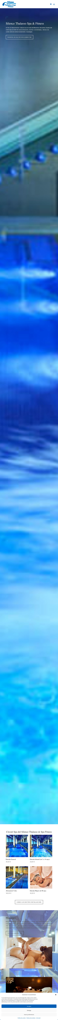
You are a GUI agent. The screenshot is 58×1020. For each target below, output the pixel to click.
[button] (55, 994)
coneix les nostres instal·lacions (29, 902)
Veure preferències (29, 1014)
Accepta (29, 1006)
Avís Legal (38, 1018)
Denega (29, 1010)
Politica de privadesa (30, 1018)
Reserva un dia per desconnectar (19, 37)
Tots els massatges (14, 933)
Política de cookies (22, 1018)
